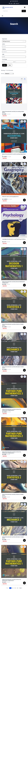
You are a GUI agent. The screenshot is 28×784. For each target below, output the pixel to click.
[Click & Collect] (25, 79)
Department (4, 38)
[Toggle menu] (2, 15)
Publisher (4, 49)
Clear (10, 65)
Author (3, 44)
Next (20, 588)
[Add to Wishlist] (22, 79)
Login (11, 3)
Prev (7, 588)
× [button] (23, 41)
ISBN (3, 54)
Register (17, 3)
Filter (4, 65)
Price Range (4, 59)
